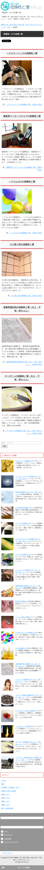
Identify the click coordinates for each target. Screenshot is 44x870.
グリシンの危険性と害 (22, 523)
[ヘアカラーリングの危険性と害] (17, 84)
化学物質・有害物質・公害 (10, 787)
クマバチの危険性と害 (22, 554)
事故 (2, 784)
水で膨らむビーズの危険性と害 (25, 633)
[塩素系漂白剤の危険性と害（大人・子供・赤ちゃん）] (17, 341)
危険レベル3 (5, 801)
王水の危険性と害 (21, 648)
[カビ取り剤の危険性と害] (17, 275)
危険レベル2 (5, 798)
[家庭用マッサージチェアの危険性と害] (17, 147)
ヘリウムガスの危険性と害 (22, 181)
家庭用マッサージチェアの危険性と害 (22, 116)
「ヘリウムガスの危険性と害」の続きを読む (25, 233)
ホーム (6, 831)
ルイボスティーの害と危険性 (24, 711)
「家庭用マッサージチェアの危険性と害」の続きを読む (23, 168)
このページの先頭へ (24, 868)
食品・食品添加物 (7, 808)
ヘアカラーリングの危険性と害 (22, 53)
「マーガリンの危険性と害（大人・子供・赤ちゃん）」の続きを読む (23, 432)
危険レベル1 (5, 794)
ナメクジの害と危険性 (22, 617)
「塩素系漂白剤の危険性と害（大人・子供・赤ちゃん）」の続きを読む (23, 363)
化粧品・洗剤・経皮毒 (8, 791)
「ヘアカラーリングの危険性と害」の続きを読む (23, 104)
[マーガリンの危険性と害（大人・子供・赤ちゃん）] (17, 410)
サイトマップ (8, 835)
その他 (3, 780)
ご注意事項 (7, 839)
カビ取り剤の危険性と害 (22, 244)
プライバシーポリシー (11, 842)
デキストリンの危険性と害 (24, 461)
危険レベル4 (5, 805)
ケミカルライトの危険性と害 (24, 726)
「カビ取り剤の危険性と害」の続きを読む (26, 296)
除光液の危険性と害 (22, 601)
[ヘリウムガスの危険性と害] (17, 212)
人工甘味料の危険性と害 (23, 508)
